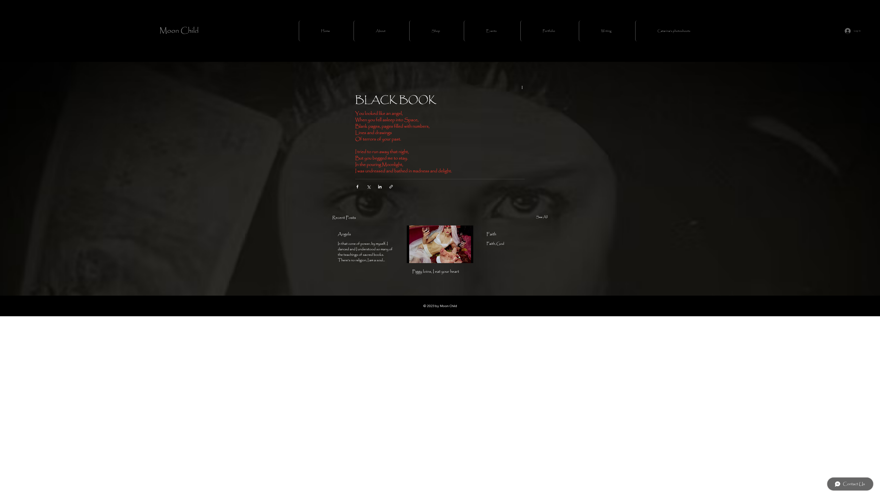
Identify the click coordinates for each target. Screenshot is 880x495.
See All (542, 217)
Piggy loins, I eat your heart (435, 271)
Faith (491, 234)
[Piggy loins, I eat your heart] (440, 244)
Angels (344, 234)
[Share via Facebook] (357, 186)
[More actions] (522, 87)
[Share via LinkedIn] (380, 186)
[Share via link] (391, 186)
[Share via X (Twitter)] (368, 186)
